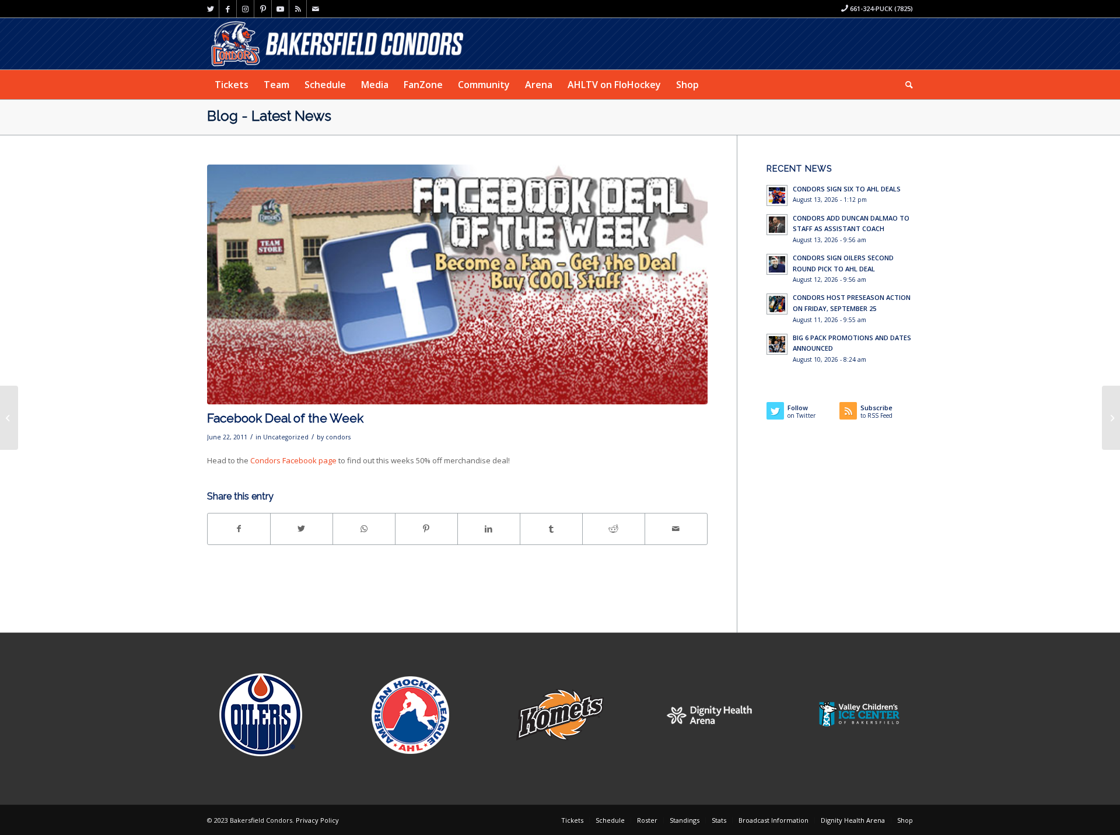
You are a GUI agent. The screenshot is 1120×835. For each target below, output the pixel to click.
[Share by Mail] (676, 528)
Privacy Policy (317, 820)
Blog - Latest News (269, 115)
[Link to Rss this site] (297, 9)
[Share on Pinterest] (426, 528)
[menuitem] (231, 84)
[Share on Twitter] (301, 528)
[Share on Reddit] (614, 528)
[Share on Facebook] (239, 528)
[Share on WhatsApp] (364, 528)
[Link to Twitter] (210, 9)
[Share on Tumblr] (551, 528)
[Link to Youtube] (280, 9)
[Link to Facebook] (227, 9)
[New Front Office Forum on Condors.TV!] (1111, 418)
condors (338, 437)
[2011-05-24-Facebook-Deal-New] (457, 285)
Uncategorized (286, 437)
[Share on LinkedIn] (489, 528)
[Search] (905, 84)
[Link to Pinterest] (262, 9)
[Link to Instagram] (245, 9)
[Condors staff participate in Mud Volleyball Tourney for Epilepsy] (9, 418)
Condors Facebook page (293, 460)
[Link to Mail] (315, 9)
